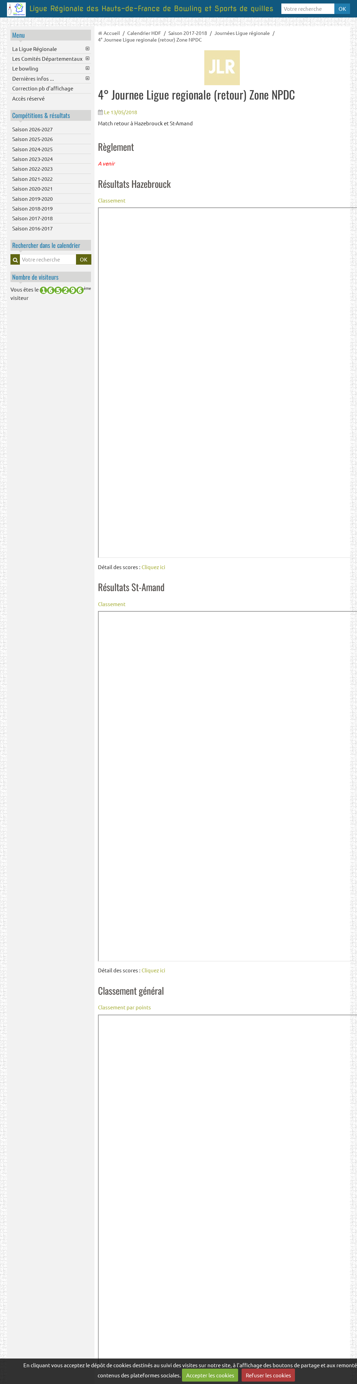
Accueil (112, 33)
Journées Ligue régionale (242, 33)
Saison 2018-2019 (32, 208)
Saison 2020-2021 (32, 188)
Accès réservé (28, 98)
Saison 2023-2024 (32, 158)
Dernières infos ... (33, 78)
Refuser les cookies (268, 1375)
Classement (112, 200)
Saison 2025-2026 (32, 138)
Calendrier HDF (144, 33)
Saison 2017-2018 (32, 218)
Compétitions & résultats (41, 115)
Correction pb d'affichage (42, 88)
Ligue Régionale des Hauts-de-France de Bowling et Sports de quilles (151, 8)
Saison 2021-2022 (32, 178)
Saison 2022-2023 (32, 168)
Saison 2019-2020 (32, 198)
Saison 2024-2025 (32, 149)
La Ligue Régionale (34, 48)
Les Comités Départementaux (47, 58)
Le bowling (25, 68)
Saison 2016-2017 (32, 228)
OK (342, 8)
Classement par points (124, 1007)
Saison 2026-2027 (32, 129)
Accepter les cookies (210, 1375)
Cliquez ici (153, 567)
